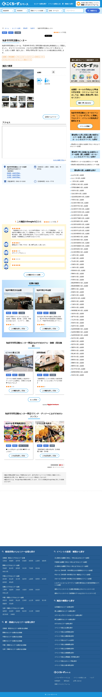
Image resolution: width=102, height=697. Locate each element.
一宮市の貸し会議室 (77, 181)
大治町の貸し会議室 (77, 258)
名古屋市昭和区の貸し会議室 (80, 233)
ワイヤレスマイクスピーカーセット (12, 59)
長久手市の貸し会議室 (78, 369)
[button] (5, 98)
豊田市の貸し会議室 (77, 366)
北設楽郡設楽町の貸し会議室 (80, 196)
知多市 (11, 32)
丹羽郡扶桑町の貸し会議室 (79, 187)
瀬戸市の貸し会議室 (77, 316)
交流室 (4, 57)
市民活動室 (11, 57)
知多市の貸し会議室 (77, 326)
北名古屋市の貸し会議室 (79, 193)
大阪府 (24, 589)
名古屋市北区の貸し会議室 (79, 215)
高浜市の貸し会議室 (77, 375)
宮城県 (24, 561)
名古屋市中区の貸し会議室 (79, 206)
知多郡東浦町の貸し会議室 (79, 329)
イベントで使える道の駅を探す (64, 665)
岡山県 (18, 600)
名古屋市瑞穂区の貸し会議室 (80, 246)
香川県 (44, 600)
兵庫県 (31, 589)
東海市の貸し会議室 (77, 301)
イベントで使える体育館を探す (64, 632)
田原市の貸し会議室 (77, 323)
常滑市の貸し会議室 (77, 279)
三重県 (5, 589)
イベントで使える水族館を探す (64, 648)
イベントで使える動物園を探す (64, 644)
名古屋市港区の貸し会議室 (79, 240)
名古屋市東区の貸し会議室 (79, 236)
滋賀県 (11, 589)
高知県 (11, 603)
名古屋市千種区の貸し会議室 (80, 218)
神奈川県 (5, 571)
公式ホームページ (50, 117)
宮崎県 (37, 611)
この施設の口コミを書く (33, 275)
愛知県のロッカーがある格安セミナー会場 (84, 161)
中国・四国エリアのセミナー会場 (13, 597)
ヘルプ (92, 677)
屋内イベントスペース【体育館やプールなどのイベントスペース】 (75, 593)
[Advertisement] (51, 20)
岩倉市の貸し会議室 (77, 276)
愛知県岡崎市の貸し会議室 (79, 283)
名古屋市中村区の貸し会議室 (80, 212)
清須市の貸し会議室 (77, 313)
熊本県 (24, 611)
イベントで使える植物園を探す (64, 653)
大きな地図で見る (58, 160)
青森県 (11, 561)
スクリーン (30, 57)
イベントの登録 (84, 126)
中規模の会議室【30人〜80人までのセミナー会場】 (71, 562)
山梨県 (31, 579)
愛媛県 (5, 603)
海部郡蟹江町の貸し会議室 (79, 310)
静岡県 (5, 582)
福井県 (24, 579)
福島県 (44, 561)
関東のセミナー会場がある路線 (12, 632)
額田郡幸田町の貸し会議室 (79, 372)
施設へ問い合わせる (84, 103)
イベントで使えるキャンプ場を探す (66, 661)
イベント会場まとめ (54, 4)
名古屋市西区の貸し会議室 (79, 252)
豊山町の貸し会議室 (77, 353)
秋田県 (31, 561)
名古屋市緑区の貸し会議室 (79, 249)
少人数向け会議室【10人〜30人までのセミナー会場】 (72, 566)
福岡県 (5, 611)
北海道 (5, 561)
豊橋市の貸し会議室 (77, 363)
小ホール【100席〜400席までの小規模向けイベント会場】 (73, 579)
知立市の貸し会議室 (77, 338)
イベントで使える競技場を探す (64, 636)
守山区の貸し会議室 (77, 261)
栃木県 (11, 568)
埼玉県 (24, 568)
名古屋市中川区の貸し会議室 (80, 209)
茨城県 (5, 568)
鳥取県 (5, 600)
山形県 (37, 561)
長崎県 (18, 611)
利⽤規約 (57, 681)
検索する (93, 11)
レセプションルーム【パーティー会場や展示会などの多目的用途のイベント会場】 (77, 584)
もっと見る (33, 399)
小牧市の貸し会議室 (77, 267)
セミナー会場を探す (40, 4)
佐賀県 (11, 611)
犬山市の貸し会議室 (77, 319)
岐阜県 (44, 579)
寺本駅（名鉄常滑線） (14, 175)
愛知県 (4, 32)
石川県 (18, 579)
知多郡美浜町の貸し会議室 (79, 335)
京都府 (18, 589)
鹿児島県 (5, 614)
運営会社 (66, 681)
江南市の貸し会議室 (77, 304)
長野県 (37, 579)
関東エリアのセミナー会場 (11, 565)
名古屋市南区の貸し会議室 (79, 221)
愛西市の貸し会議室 (77, 289)
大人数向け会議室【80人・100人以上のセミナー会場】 (72, 558)
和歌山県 (5, 593)
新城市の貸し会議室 (77, 292)
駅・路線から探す (67, 4)
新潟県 (5, 579)
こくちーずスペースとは (62, 677)
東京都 (37, 568)
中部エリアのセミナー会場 (11, 576)
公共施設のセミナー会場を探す (64, 607)
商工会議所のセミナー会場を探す (65, 619)
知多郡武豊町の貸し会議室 (79, 332)
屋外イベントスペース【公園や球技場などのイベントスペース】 (75, 589)
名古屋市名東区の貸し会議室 (80, 224)
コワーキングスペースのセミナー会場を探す (68, 615)
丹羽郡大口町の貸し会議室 (79, 184)
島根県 (11, 600)
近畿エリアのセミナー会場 (11, 587)
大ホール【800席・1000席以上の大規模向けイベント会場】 (74, 570)
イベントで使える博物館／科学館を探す (67, 657)
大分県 (31, 611)
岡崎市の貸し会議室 (77, 273)
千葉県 (31, 568)
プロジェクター (21, 57)
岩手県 (18, 561)
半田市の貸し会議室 (77, 200)
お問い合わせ (77, 681)
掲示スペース (27, 59)
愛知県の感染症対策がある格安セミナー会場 (85, 164)
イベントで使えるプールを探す (64, 640)
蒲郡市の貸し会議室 (77, 347)
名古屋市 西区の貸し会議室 (79, 203)
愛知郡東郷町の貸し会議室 (79, 286)
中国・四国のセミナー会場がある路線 (14, 645)
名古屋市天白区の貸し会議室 (80, 227)
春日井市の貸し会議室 (78, 298)
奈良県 (37, 589)
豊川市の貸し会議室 (77, 356)
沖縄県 (13, 614)
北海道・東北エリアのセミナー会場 (14, 558)
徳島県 (37, 600)
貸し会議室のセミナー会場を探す (65, 611)
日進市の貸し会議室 (77, 295)
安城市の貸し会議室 (77, 264)
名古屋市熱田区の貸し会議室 (80, 243)
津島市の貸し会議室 (77, 307)
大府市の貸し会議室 (77, 255)
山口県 (31, 600)
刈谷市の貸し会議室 (77, 190)
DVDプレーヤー (39, 57)
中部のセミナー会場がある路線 (12, 636)
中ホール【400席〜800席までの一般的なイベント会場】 (73, 574)
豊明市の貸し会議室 (77, 359)
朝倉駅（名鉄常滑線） (14, 173)
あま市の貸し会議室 (77, 175)
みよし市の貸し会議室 (78, 178)
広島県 (24, 600)
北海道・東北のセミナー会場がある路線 (15, 628)
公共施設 (17, 32)
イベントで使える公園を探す (64, 628)
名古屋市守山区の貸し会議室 (80, 230)
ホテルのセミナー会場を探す (64, 623)
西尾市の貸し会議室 (77, 350)
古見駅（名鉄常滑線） (14, 177)
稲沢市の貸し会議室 (77, 344)
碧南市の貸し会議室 (77, 341)
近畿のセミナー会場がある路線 (12, 641)
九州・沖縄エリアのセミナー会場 (13, 608)
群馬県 (18, 568)
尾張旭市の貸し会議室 (78, 270)
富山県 (11, 579)
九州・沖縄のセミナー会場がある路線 (14, 649)
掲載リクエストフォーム (62, 684)
